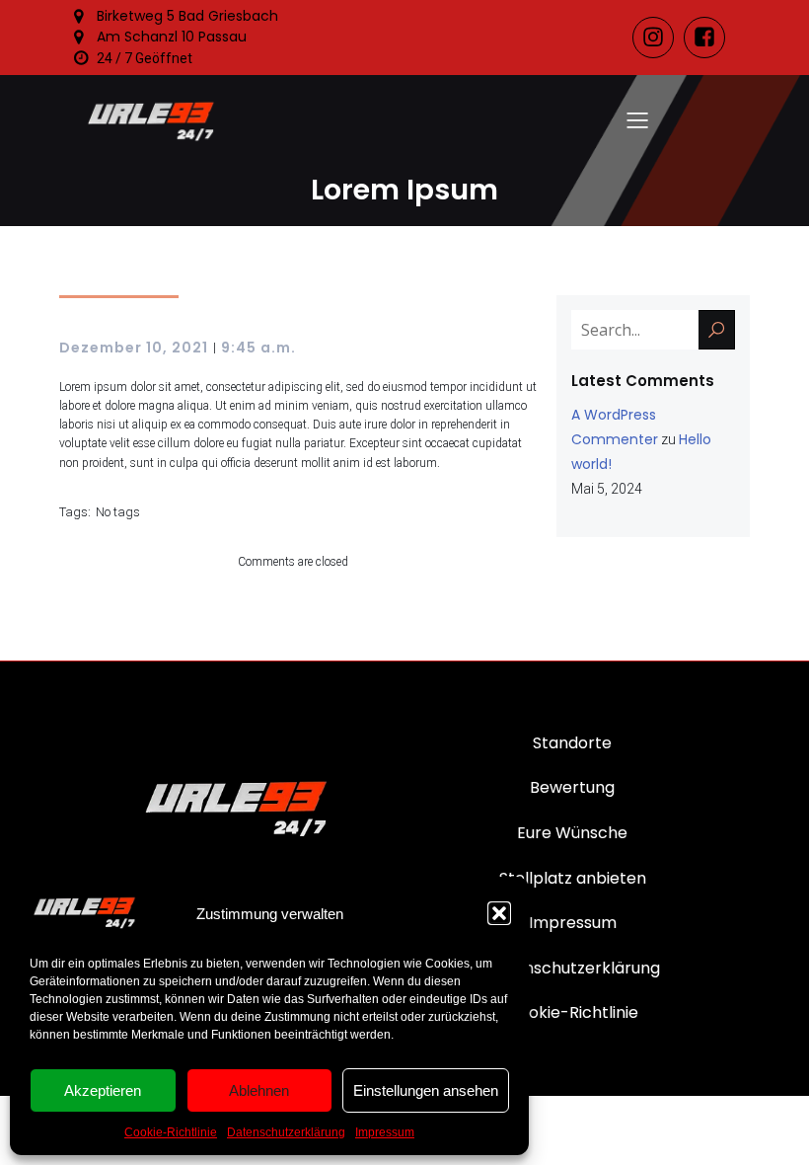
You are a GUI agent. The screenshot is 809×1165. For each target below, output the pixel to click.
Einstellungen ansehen (425, 1090)
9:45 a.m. (258, 347)
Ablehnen (259, 1090)
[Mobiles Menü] (637, 119)
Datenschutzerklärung (286, 1132)
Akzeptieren (102, 1090)
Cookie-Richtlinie (170, 1132)
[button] (499, 913)
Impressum (384, 1132)
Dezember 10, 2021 (133, 347)
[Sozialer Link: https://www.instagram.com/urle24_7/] (658, 37)
